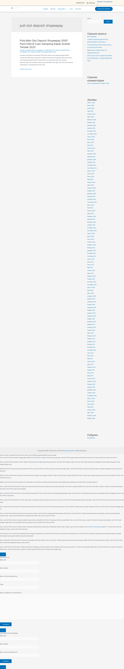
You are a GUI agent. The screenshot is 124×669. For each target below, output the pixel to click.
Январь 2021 (91, 279)
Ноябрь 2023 (91, 196)
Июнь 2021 (90, 265)
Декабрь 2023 (91, 193)
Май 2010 (90, 376)
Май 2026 (90, 111)
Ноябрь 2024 (91, 162)
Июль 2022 (90, 236)
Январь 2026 (91, 122)
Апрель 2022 (91, 242)
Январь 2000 (91, 418)
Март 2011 (90, 364)
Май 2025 (90, 145)
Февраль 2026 (91, 119)
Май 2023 (90, 208)
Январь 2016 (91, 319)
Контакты (78, 9)
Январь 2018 (91, 310)
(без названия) (91, 36)
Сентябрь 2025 (92, 134)
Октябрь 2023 (91, 199)
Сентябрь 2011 (91, 350)
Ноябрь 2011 (91, 344)
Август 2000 (91, 398)
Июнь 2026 (90, 108)
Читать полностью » (26, 69)
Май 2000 (90, 407)
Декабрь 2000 (91, 390)
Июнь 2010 (90, 373)
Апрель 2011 (91, 361)
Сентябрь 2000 (92, 395)
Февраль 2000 (91, 415)
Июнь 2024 (90, 176)
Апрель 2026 (91, 114)
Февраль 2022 (91, 245)
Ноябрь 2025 (91, 128)
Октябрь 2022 (91, 228)
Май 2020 (90, 290)
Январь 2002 (91, 387)
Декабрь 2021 (91, 250)
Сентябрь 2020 (92, 284)
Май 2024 (90, 179)
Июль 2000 (90, 401)
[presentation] (66, 8)
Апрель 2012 (91, 330)
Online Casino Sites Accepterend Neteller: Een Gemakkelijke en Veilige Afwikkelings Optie (100, 58)
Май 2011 (90, 358)
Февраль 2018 (91, 307)
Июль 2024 (90, 173)
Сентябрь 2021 (91, 256)
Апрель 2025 (91, 148)
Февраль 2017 (91, 313)
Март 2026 (90, 117)
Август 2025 (91, 137)
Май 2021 (90, 267)
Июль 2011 (90, 353)
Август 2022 (91, 233)
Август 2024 (91, 171)
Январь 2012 (91, 339)
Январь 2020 (91, 299)
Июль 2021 (90, 262)
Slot (32, 457)
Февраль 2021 (91, 276)
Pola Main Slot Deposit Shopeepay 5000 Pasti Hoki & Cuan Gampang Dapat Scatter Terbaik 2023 (45, 44)
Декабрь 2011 (91, 341)
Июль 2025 (90, 139)
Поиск (89, 18)
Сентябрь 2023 (92, 202)
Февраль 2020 (91, 296)
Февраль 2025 (91, 154)
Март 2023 (90, 213)
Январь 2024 (91, 191)
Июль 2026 (90, 105)
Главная (45, 9)
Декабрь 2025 (91, 125)
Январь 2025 (91, 156)
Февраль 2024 (91, 188)
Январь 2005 (91, 384)
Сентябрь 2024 (92, 168)
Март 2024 (90, 185)
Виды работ (61, 9)
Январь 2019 (91, 304)
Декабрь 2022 (91, 222)
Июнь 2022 (90, 239)
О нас (71, 9)
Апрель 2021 (91, 270)
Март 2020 (90, 293)
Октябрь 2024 (91, 165)
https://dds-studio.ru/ (69, 450)
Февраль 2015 (91, 321)
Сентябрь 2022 (92, 230)
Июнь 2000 (90, 404)
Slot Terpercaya (95, 527)
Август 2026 (91, 102)
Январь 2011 (91, 370)
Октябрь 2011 (91, 347)
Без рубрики (39, 50)
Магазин (53, 9)
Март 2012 (90, 333)
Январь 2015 (91, 324)
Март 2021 (90, 273)
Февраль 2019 (91, 302)
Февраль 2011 (91, 367)
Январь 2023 (91, 219)
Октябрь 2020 (91, 282)
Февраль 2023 (91, 216)
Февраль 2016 (91, 316)
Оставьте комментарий (27, 50)
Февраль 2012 (91, 336)
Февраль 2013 (91, 327)
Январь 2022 (91, 247)
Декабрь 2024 (91, 159)
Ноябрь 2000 (91, 393)
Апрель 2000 (91, 410)
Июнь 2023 (90, 205)
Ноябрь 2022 (91, 225)
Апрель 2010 (91, 378)
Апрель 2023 (91, 210)
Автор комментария (93, 83)
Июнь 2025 (90, 142)
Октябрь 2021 (91, 253)
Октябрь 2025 (91, 131)
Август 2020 (91, 287)
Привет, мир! (105, 83)
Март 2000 (90, 412)
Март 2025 (90, 151)
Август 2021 (91, 259)
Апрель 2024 (91, 182)
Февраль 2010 (91, 381)
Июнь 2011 (90, 356)
